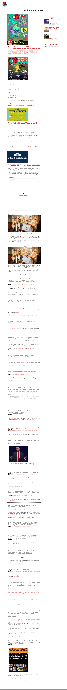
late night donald (23, 526)
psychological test (32, 430)
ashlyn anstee (15, 50)
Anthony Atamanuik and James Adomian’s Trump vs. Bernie (17, 233)
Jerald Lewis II (22, 51)
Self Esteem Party (10, 129)
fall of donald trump (24, 284)
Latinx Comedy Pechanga (14, 128)
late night (25, 588)
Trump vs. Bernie (10, 267)
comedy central (20, 284)
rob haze (36, 52)
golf (24, 495)
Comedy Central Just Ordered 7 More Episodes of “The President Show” (18, 509)
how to (21, 571)
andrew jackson (14, 539)
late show (28, 571)
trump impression (10, 572)
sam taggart (9, 53)
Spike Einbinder (17, 53)
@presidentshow (15, 623)
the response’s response (31, 348)
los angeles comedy (10, 52)
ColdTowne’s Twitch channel (24, 146)
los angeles (31, 246)
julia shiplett (29, 51)
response (25, 348)
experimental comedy (14, 51)
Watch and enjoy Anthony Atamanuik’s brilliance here (16, 530)
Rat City (27, 128)
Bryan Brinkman (29, 50)
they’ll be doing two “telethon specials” (14, 328)
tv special (35, 324)
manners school (27, 474)
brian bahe (25, 50)
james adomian (20, 214)
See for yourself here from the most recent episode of (19, 466)
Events (10, 4)
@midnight (20, 627)
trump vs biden (18, 129)
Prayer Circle (24, 128)
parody (23, 214)
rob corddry (35, 391)
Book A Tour (16, 4)
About (35, 4)
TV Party (21, 129)
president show (30, 284)
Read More (53, 25)
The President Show (13, 418)
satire (25, 214)
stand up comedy (21, 53)
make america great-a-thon (24, 324)
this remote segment (11, 500)
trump (36, 430)
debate (21, 246)
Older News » (38, 685)
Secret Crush (35, 128)
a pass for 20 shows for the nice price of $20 (28, 678)
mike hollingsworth (15, 52)
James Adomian (18, 265)
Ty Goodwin (25, 53)
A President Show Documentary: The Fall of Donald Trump (21, 314)
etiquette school (23, 474)
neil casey (22, 539)
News (26, 4)
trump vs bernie (27, 214)
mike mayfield (19, 52)
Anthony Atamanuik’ (11, 463)
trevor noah (38, 391)
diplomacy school (19, 474)
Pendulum (18, 128)
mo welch (22, 52)
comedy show (18, 246)
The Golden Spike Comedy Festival (34, 674)
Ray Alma (34, 52)
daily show (18, 391)
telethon (33, 324)
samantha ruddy (13, 53)
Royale (33, 128)
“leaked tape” (17, 312)
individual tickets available (15, 678)
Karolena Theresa (33, 51)
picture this (31, 52)
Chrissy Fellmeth (33, 50)
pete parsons (21, 128)
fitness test (23, 430)
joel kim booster (26, 51)
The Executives (14, 129)
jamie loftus (9, 128)
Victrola (23, 129)
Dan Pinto (36, 50)
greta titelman (18, 51)
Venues (22, 4)
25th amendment (11, 430)
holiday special (23, 374)
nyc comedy (28, 52)
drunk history (24, 391)
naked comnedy (25, 52)
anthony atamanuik (11, 50)
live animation (37, 51)
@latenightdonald (22, 623)
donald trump (22, 495)
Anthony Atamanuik (18, 208)
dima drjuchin (9, 51)
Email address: (46, 46)
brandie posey (22, 50)
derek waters (21, 391)
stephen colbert (37, 571)
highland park (23, 246)
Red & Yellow (30, 128)
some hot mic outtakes (14, 563)
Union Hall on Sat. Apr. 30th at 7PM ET (26, 88)
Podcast (31, 4)
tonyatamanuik (11, 380)
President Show (20, 348)
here (21, 105)
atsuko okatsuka (19, 50)
